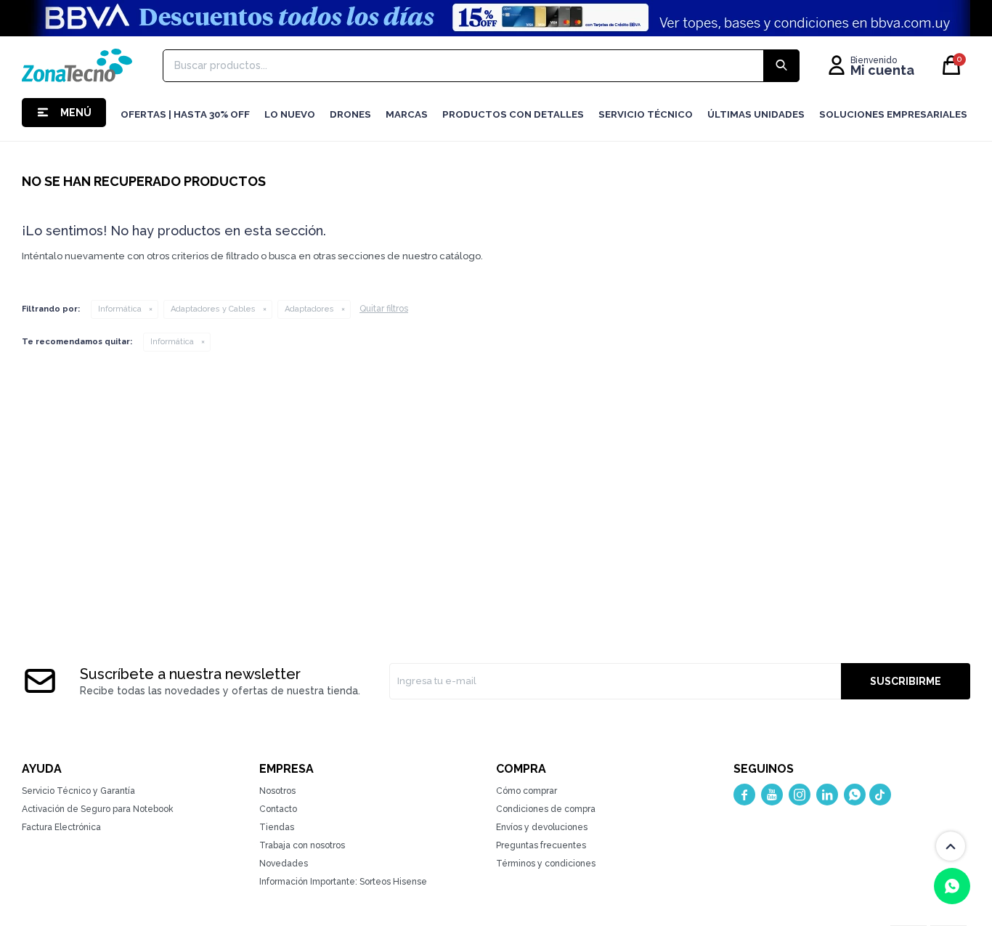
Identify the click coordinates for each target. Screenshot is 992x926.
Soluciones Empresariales (893, 114)
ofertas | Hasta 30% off (185, 114)
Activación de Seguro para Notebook (98, 809)
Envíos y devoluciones (542, 827)
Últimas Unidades (756, 114)
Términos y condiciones (545, 863)
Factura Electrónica (61, 827)
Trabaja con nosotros (302, 845)
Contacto (278, 809)
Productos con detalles (513, 114)
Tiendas (276, 827)
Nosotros (277, 791)
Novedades (283, 863)
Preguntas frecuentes (541, 845)
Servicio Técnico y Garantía (78, 791)
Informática (120, 309)
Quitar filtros (383, 309)
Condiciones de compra (545, 809)
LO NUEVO (289, 114)
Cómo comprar (526, 791)
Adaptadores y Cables (213, 309)
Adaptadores (309, 309)
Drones (350, 114)
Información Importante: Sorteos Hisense (343, 882)
